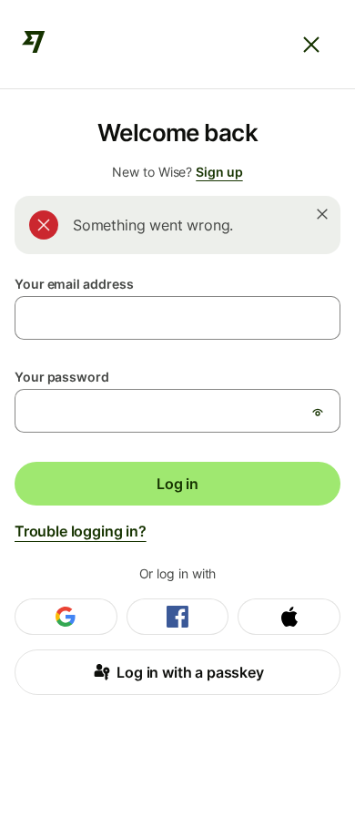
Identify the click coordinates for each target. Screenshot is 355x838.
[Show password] (317, 412)
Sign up (219, 171)
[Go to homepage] (34, 44)
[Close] (311, 44)
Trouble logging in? (81, 531)
